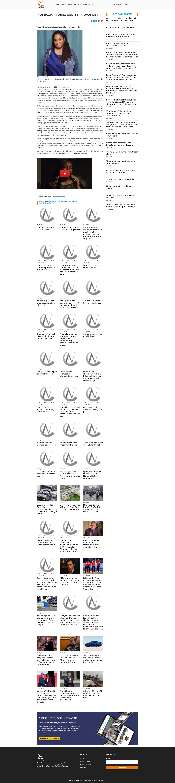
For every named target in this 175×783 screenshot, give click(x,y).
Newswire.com (64, 87)
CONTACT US (88, 4)
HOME (58, 4)
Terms (82, 758)
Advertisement (85, 764)
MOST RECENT (67, 4)
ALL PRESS (77, 4)
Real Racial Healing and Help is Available (62, 201)
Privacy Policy (85, 761)
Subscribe (122, 768)
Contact (83, 767)
